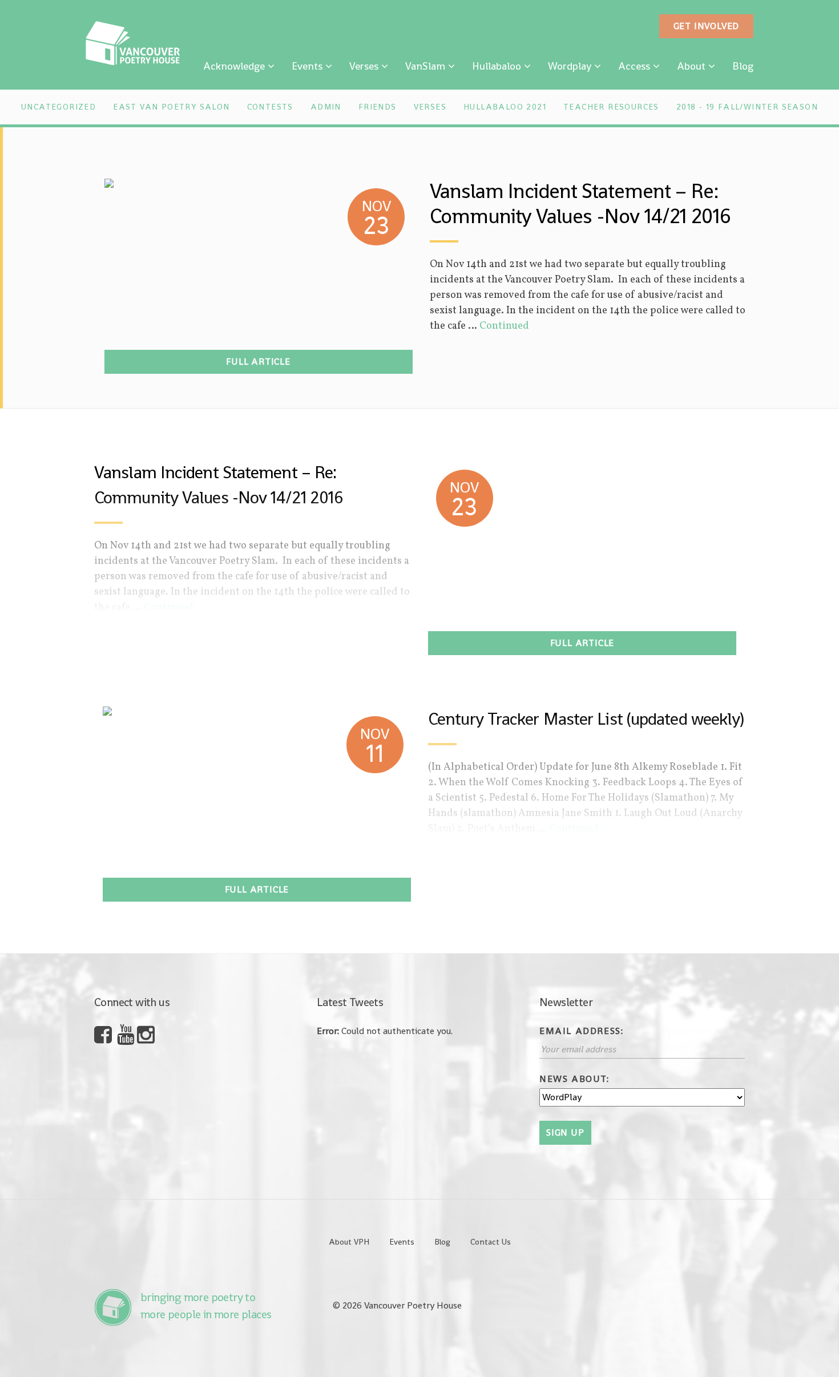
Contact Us (490, 1242)
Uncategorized (58, 107)
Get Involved (706, 26)
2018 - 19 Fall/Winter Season (747, 107)
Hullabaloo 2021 (504, 107)
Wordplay (569, 65)
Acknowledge (234, 65)
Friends (377, 107)
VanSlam (425, 65)
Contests (270, 107)
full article (258, 362)
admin (325, 107)
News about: (574, 1079)
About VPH (349, 1242)
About (691, 65)
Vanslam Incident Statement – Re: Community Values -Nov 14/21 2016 (580, 203)
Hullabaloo (496, 65)
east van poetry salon (171, 107)
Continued (504, 326)
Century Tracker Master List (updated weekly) (586, 719)
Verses (363, 65)
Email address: (581, 1031)
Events (307, 65)
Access (634, 65)
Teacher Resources (611, 107)
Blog (742, 65)
